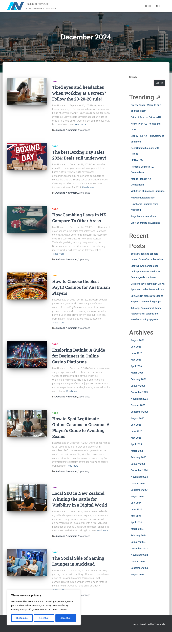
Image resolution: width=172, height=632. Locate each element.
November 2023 (139, 555)
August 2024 (137, 496)
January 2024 (138, 542)
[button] (161, 6)
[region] (44, 607)
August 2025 (137, 418)
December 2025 (139, 392)
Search (133, 77)
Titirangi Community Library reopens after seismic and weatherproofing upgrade (146, 314)
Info (158, 6)
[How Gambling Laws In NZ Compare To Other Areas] (27, 219)
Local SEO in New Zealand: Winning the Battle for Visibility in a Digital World (79, 499)
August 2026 (137, 340)
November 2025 (139, 398)
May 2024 (136, 516)
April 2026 (136, 366)
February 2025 (138, 457)
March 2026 (137, 372)
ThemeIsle (159, 624)
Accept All (65, 618)
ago (84, 130)
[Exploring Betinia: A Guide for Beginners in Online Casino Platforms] (27, 354)
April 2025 (136, 444)
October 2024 (138, 483)
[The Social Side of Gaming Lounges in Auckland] (27, 562)
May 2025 (136, 437)
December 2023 (139, 548)
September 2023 (139, 568)
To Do (148, 6)
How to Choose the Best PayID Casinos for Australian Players (81, 287)
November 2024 (139, 477)
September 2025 (139, 411)
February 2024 (138, 535)
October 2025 (138, 405)
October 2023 (138, 561)
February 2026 (138, 379)
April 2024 (136, 522)
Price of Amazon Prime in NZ (146, 117)
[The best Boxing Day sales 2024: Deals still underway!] (27, 156)
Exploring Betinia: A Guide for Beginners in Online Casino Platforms (78, 356)
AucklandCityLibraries (143, 197)
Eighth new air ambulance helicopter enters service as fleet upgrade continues (145, 272)
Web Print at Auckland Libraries (147, 191)
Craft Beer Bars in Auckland (145, 222)
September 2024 (139, 490)
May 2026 (136, 359)
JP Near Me (137, 160)
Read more (80, 124)
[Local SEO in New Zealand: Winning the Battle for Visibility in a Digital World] (27, 497)
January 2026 (138, 385)
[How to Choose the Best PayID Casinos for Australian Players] (27, 285)
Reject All (44, 618)
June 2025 (136, 431)
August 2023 (137, 574)
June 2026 (136, 353)
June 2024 (136, 509)
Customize (22, 618)
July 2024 (136, 502)
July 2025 (136, 424)
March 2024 (137, 529)
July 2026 (136, 346)
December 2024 (139, 470)
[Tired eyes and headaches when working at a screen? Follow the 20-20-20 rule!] (27, 91)
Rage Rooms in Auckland (144, 216)
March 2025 (137, 451)
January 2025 (138, 464)
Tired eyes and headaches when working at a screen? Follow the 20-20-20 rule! (79, 93)
